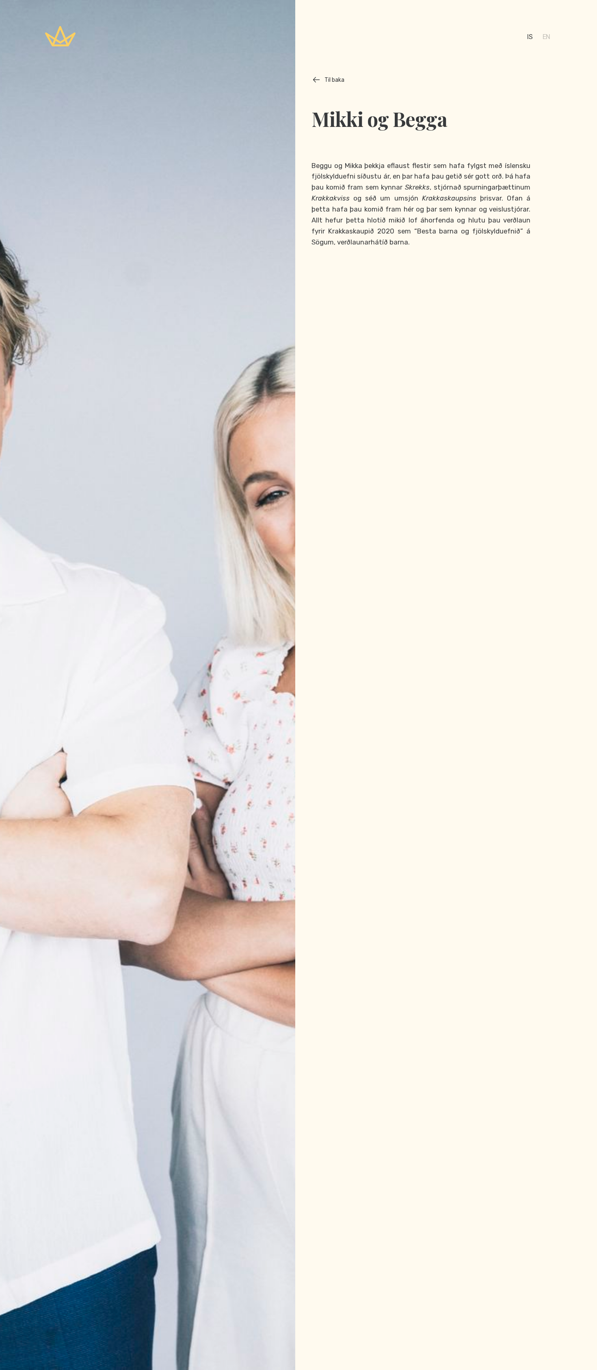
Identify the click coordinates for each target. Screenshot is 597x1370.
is (529, 37)
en (546, 37)
